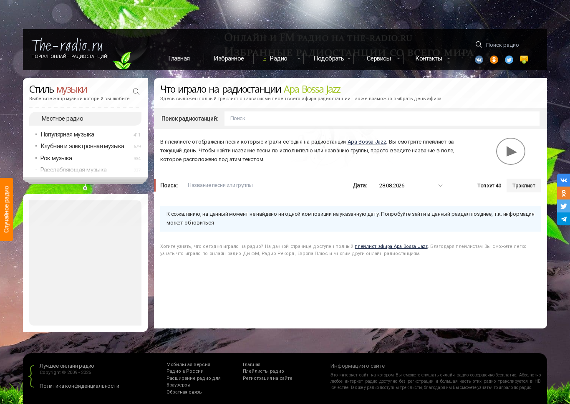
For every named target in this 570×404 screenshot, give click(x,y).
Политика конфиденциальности (79, 386)
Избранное (229, 58)
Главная (179, 58)
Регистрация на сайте (268, 378)
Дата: (360, 185)
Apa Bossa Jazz (367, 142)
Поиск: (169, 185)
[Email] (524, 60)
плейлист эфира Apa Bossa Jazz (391, 246)
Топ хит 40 (489, 185)
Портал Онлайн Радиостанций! (69, 56)
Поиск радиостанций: (189, 118)
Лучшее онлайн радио (67, 366)
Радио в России (185, 371)
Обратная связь (184, 392)
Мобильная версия (188, 364)
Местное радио (62, 118)
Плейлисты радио (263, 371)
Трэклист (523, 185)
